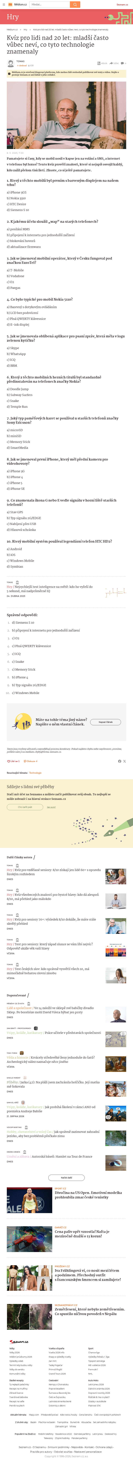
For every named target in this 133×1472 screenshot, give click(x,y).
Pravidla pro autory (41, 1451)
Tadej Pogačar (56, 1365)
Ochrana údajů (104, 1447)
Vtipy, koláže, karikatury (24, 1033)
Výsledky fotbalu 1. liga (98, 1357)
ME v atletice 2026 (97, 1365)
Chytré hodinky (62, 1438)
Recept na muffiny (18, 1388)
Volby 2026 (14, 1352)
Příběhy (12, 1082)
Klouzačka (86, 1422)
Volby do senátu (16, 1369)
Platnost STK (94, 1405)
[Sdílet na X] (124, 761)
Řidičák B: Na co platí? (99, 1397)
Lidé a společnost (19, 1008)
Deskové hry (110, 1434)
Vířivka (73, 1426)
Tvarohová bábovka (18, 1397)
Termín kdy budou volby (20, 1365)
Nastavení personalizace (88, 1451)
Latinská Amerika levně (60, 1401)
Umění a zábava (18, 1156)
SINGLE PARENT (13, 1078)
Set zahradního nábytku (104, 1422)
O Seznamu (39, 1447)
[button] (66, 115)
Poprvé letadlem (57, 1388)
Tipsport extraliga (96, 1361)
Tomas (20, 61)
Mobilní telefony (45, 1434)
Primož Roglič (55, 1369)
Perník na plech (16, 1405)
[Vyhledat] (75, 4)
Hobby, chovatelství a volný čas (29, 1132)
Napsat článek (106, 722)
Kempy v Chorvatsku (59, 1384)
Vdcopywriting (14, 1127)
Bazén (33, 1422)
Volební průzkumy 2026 (20, 1357)
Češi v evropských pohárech (107, 1415)
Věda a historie (17, 1057)
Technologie (35, 772)
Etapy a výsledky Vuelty (60, 1357)
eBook (104, 63)
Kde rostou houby (68, 1415)
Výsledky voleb (16, 1361)
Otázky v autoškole (97, 1401)
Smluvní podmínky (58, 1447)
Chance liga (94, 1352)
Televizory (48, 1438)
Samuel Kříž (12, 1103)
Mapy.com (34, 1415)
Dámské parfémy (82, 1434)
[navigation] (3, 4)
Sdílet (116, 63)
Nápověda (77, 1447)
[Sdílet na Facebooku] (119, 761)
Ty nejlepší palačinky (19, 1384)
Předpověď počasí (49, 1415)
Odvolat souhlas (63, 1451)
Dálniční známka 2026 (99, 1388)
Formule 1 (93, 1369)
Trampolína (62, 1422)
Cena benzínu (85, 1415)
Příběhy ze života (15, 1004)
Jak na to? (51, 807)
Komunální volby (17, 1374)
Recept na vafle (16, 1401)
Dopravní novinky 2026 (99, 1393)
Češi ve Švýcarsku (57, 1397)
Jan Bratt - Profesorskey (19, 1028)
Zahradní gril (61, 1426)
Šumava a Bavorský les (59, 1393)
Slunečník (74, 1422)
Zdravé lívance (16, 1393)
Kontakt (89, 1447)
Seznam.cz (122, 4)
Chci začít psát (25, 807)
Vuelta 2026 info (56, 1352)
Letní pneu (97, 1434)
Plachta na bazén (46, 1422)
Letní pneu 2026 (96, 1384)
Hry (9, 587)
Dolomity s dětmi (57, 1405)
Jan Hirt (52, 1361)
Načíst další (66, 1177)
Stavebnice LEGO (63, 1434)
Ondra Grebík (13, 1152)
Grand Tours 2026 (57, 1374)
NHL (90, 1374)
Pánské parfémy (79, 1438)
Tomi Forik (12, 1053)
